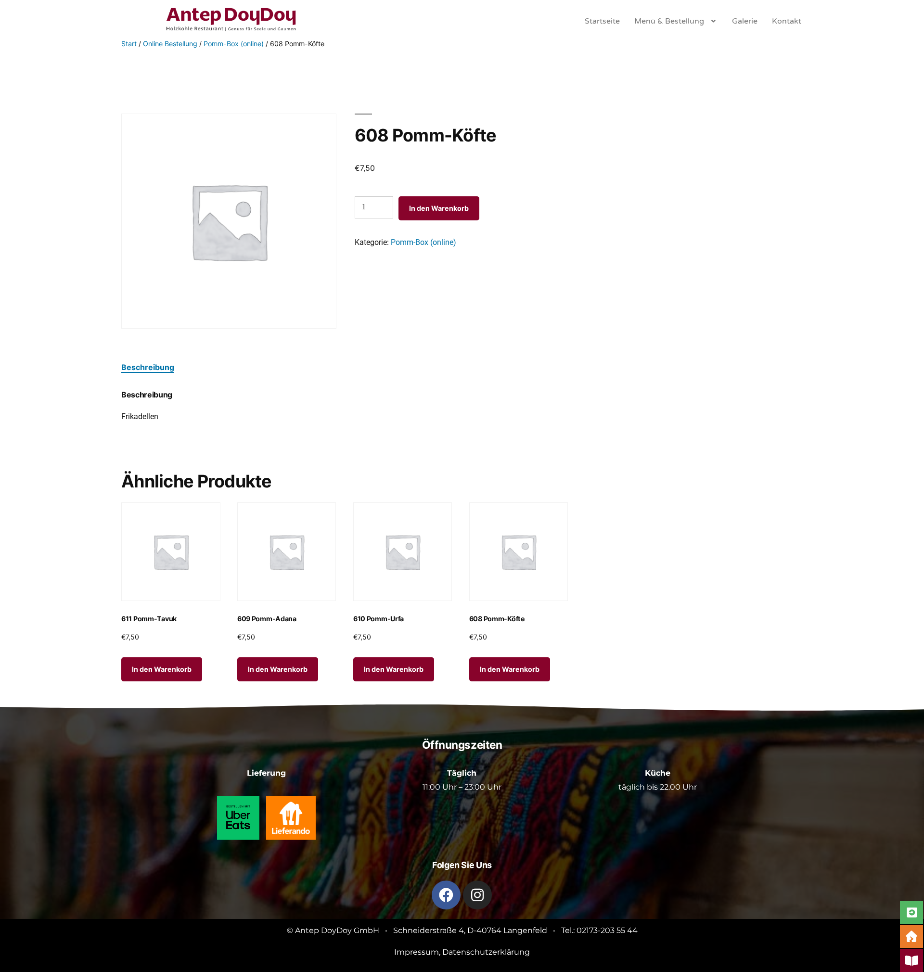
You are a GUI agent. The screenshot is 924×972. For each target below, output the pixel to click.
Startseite (602, 21)
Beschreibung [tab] (147, 367)
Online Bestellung (170, 43)
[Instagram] (477, 895)
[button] (676, 21)
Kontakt (786, 21)
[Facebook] (446, 895)
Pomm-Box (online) (234, 43)
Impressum (416, 952)
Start (129, 43)
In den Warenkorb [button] (162, 669)
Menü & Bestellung (669, 21)
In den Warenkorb (439, 208)
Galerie (744, 21)
